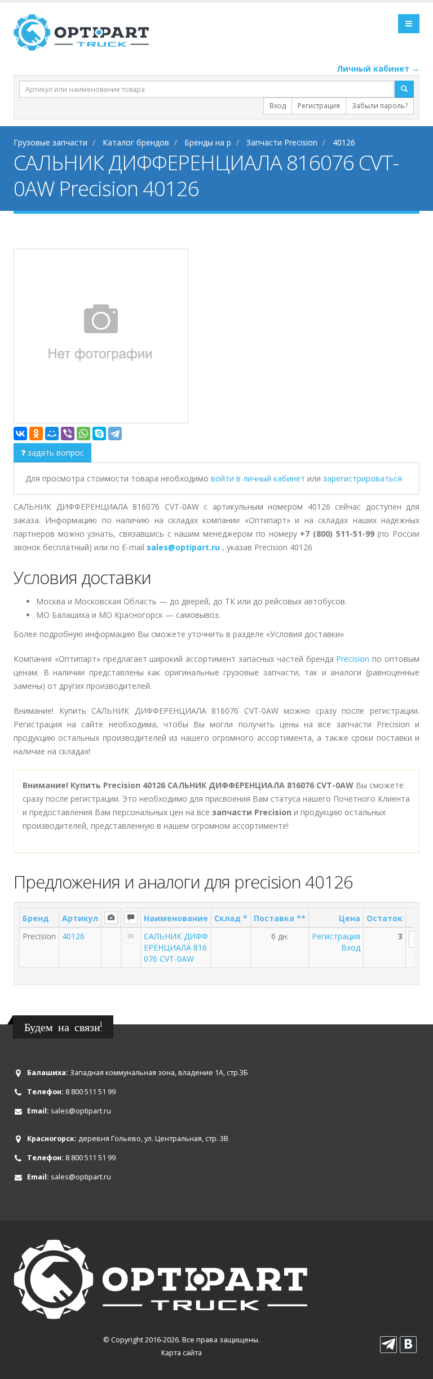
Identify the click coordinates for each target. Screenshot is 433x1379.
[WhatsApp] (83, 433)
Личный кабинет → (378, 68)
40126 (73, 936)
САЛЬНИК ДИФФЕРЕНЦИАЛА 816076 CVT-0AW (176, 947)
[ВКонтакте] (20, 433)
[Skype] (99, 433)
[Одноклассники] (36, 433)
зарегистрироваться (362, 478)
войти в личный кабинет (259, 478)
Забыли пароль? (380, 106)
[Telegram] (115, 433)
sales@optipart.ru (81, 1111)
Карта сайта (181, 1353)
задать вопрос (54, 452)
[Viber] (67, 433)
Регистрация (319, 106)
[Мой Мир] (52, 433)
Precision (352, 658)
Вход (277, 106)
